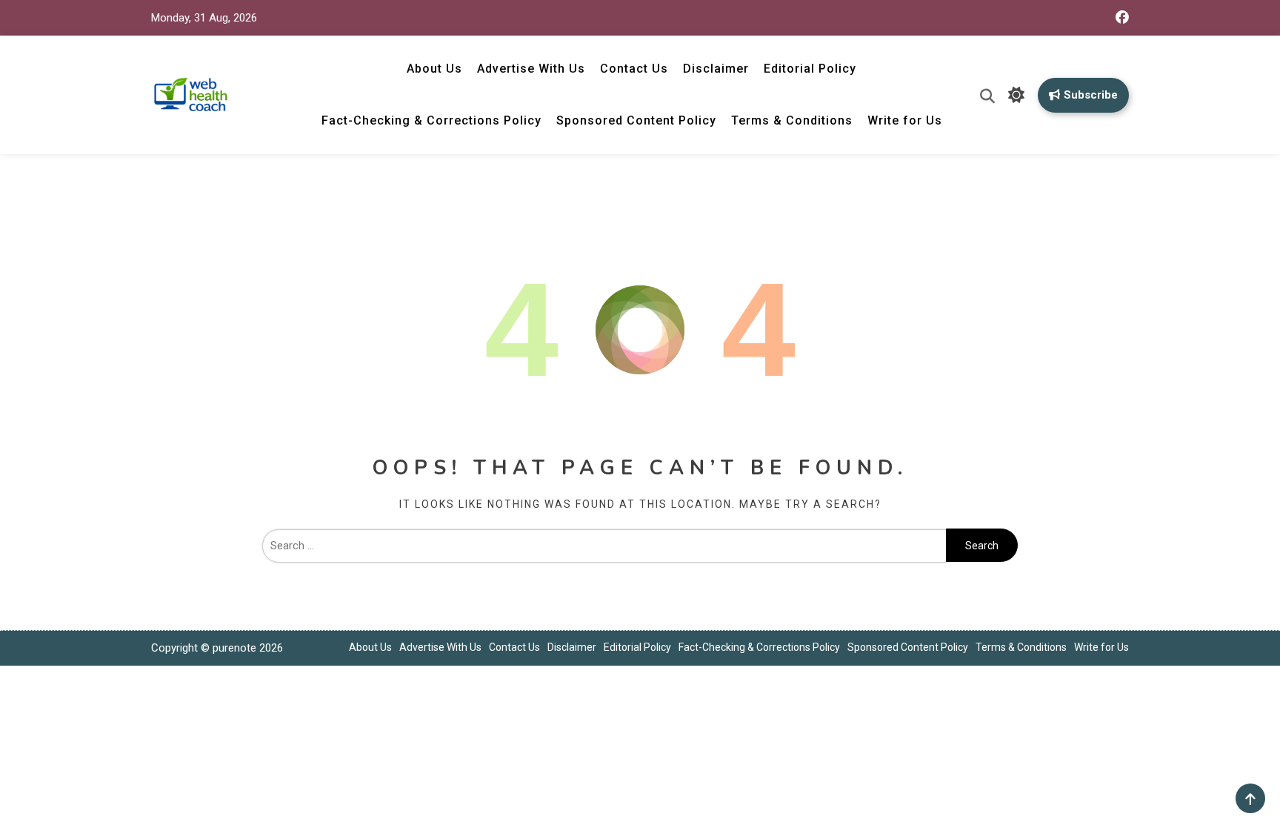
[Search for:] (604, 545)
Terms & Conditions (792, 120)
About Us (434, 69)
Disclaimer (716, 69)
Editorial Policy (810, 69)
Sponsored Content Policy (636, 120)
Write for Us (904, 120)
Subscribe (1091, 95)
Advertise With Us (531, 69)
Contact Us (634, 69)
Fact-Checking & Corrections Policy (431, 120)
